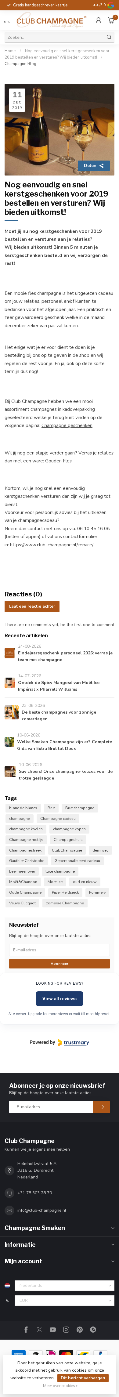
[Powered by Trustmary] (59, 1042)
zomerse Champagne (65, 903)
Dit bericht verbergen (83, 1378)
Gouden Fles (58, 461)
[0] (111, 20)
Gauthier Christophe (26, 860)
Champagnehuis (68, 839)
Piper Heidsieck (65, 892)
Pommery (97, 892)
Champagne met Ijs (26, 839)
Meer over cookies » (60, 1385)
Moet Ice (55, 881)
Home (10, 51)
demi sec (100, 850)
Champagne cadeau (58, 818)
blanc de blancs (23, 807)
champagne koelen (26, 828)
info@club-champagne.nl (41, 1210)
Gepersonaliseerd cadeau (77, 860)
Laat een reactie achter (32, 606)
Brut (51, 807)
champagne (19, 818)
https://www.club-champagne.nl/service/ (51, 544)
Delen (90, 165)
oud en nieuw (85, 881)
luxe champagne (60, 871)
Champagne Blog (20, 64)
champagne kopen (69, 828)
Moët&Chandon (23, 881)
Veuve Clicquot (22, 903)
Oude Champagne (25, 892)
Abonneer (59, 963)
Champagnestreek (25, 850)
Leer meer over (22, 871)
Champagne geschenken (66, 425)
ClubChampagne (67, 850)
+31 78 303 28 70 (34, 1193)
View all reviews (59, 998)
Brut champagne (79, 807)
